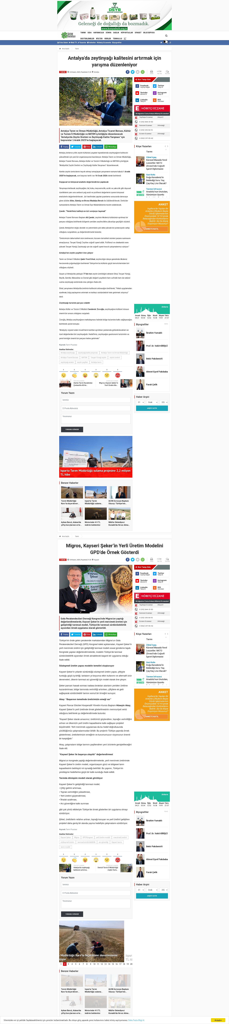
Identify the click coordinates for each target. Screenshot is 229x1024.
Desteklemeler (87, 39)
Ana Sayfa (65, 49)
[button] (165, 146)
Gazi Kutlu (150, 163)
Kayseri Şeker (66, 837)
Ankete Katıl (152, 229)
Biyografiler (117, 42)
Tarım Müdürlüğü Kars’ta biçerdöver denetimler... (69, 503)
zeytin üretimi (115, 357)
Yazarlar (82, 42)
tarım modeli (65, 847)
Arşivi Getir (152, 408)
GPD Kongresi (88, 837)
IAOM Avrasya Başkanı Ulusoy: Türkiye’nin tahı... (119, 503)
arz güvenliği (103, 842)
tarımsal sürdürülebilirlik (86, 842)
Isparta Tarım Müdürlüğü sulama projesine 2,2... (93, 503)
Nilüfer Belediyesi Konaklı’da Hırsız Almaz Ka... (119, 525)
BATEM (84, 357)
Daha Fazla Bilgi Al (136, 1020)
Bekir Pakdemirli (154, 358)
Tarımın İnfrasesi (154, 177)
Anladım (218, 1020)
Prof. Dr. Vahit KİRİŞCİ (157, 346)
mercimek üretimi (120, 837)
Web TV (73, 42)
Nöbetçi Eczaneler (104, 42)
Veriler (107, 39)
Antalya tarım (96, 362)
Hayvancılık (98, 33)
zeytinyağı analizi (67, 362)
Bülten (99, 39)
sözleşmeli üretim (67, 842)
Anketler (92, 42)
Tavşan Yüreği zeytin (98, 357)
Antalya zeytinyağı (68, 353)
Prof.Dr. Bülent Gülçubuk (153, 192)
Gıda (89, 33)
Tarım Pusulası (71, 344)
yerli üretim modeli (103, 837)
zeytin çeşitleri (82, 362)
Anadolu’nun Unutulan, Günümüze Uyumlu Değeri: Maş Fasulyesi (157, 182)
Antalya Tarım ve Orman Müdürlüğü (114, 353)
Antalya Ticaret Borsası (69, 357)
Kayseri (96, 560)
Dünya (108, 33)
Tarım (83, 33)
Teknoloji (117, 39)
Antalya (96, 72)
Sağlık (116, 33)
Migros (76, 837)
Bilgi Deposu (149, 33)
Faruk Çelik (151, 384)
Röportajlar (127, 33)
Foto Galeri (63, 42)
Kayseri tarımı (117, 842)
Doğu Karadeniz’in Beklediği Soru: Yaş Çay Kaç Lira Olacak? (156, 168)
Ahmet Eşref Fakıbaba (157, 371)
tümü (166, 324)
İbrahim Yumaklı (154, 333)
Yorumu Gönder (72, 429)
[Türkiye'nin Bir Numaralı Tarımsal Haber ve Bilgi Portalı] (68, 35)
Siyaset (138, 33)
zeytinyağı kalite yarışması (88, 353)
